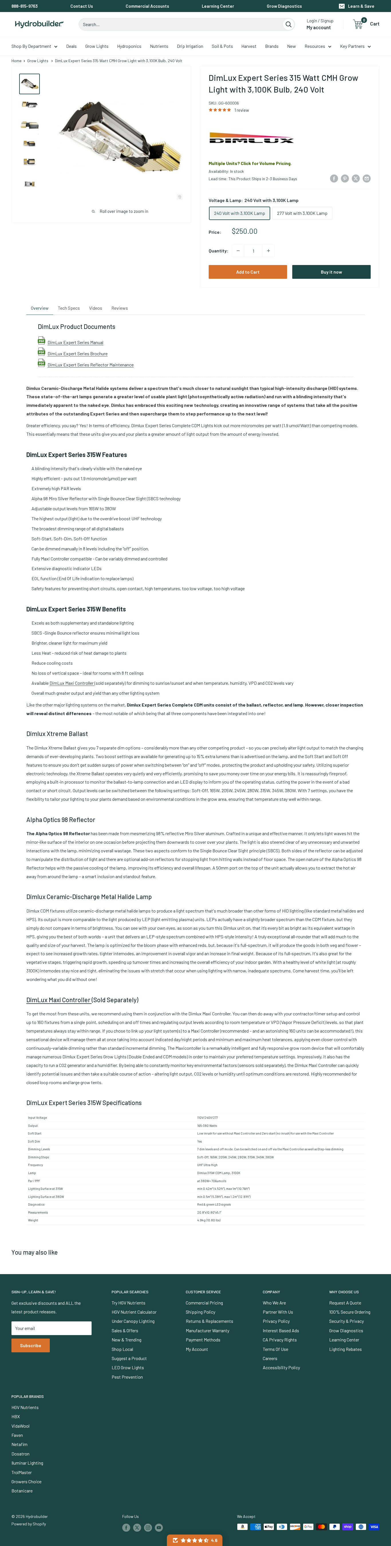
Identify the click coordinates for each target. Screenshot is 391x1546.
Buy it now (331, 271)
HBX (15, 1416)
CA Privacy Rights (280, 1339)
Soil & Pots (222, 46)
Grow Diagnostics (284, 6)
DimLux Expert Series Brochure (78, 353)
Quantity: (218, 250)
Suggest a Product (129, 1358)
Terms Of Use (275, 1349)
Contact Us (81, 6)
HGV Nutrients (25, 1407)
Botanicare (22, 1490)
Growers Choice (26, 1481)
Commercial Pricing (204, 1302)
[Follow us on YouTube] (159, 1527)
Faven (17, 1435)
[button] (194, 1540)
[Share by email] (367, 178)
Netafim (19, 1444)
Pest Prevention (127, 1377)
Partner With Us (278, 1312)
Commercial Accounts (147, 6)
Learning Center (218, 6)
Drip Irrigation (190, 46)
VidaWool (20, 1426)
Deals (71, 46)
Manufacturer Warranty (207, 1330)
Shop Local (122, 1349)
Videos (95, 308)
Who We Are (274, 1302)
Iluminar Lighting (27, 1462)
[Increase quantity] (268, 251)
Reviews (119, 308)
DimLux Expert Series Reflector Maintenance (91, 364)
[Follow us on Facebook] (126, 1527)
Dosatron (20, 1453)
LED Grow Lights (128, 1367)
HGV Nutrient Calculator (134, 1312)
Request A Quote (345, 1302)
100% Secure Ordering (349, 1312)
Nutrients (159, 46)
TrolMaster (21, 1472)
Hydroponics (129, 46)
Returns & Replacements (209, 1321)
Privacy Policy (276, 1321)
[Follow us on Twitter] (137, 1527)
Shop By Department (31, 46)
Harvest (248, 46)
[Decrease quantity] (238, 251)
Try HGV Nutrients (128, 1302)
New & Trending (126, 1339)
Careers (270, 1358)
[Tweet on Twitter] (356, 178)
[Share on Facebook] (334, 178)
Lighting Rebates (345, 1349)
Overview (40, 308)
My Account (197, 1349)
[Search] (288, 24)
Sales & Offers (125, 1330)
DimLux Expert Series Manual (75, 342)
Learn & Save (361, 6)
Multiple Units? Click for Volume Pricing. (250, 163)
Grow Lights (96, 46)
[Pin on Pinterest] (345, 178)
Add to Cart (248, 271)
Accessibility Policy (281, 1367)
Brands (272, 46)
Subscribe (30, 1345)
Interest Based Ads (281, 1330)
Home (16, 60)
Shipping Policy (200, 1312)
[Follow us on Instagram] (148, 1527)
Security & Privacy (346, 1321)
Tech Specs (69, 308)
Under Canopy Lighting (133, 1321)
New (291, 46)
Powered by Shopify (28, 1523)
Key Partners (352, 46)
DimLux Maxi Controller (72, 683)
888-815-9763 (24, 6)
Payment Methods (203, 1339)
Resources (315, 46)
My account (319, 27)
